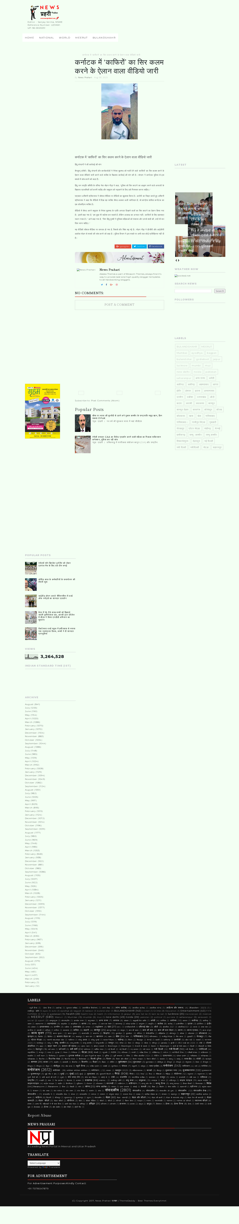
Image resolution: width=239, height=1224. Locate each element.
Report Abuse (40, 1115)
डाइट (42, 1046)
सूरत (89, 1097)
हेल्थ (168, 1103)
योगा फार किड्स (91, 1077)
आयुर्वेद (151, 1024)
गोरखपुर (180, 428)
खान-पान (89, 1036)
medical (207, 1014)
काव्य (180, 1030)
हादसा (132, 1104)
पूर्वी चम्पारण (118, 1056)
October (29, 740)
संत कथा (46, 1091)
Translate (54, 1167)
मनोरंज (205, 1066)
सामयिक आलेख (202, 1094)
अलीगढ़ (191, 384)
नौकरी (96, 1052)
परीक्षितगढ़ (156, 1052)
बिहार (95, 1062)
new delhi (183, 371)
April (28, 718)
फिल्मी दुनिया (96, 1059)
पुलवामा (62, 1056)
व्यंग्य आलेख (101, 1086)
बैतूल (48, 1066)
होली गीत (78, 1107)
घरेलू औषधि (82, 1040)
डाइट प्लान (52, 1046)
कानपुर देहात (183, 409)
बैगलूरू (205, 1062)
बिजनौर (85, 1062)
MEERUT (81, 37)
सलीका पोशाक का (151, 1094)
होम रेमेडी (67, 1107)
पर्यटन (165, 1052)
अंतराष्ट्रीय (65, 1020)
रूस (49, 1080)
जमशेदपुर (40, 1043)
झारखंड (164, 1043)
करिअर (47, 1030)
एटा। (119, 1027)
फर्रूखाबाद (31, 1059)
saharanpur (184, 378)
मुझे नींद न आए (51, 1074)
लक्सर (78, 1080)
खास (191, 415)
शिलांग (162, 1087)
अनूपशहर (91, 1020)
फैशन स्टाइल (138, 1059)
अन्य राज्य (200, 378)
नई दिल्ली (208, 441)
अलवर (185, 1020)
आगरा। (95, 1024)
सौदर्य (102, 1101)
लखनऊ (88, 1080)
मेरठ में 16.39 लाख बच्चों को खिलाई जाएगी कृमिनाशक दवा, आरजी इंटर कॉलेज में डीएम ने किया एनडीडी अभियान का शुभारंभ (56, 616)
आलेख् (170, 1024)
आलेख (160, 1023)
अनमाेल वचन (79, 1020)
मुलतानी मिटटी (105, 1074)
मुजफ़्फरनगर (206, 1070)
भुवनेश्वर (114, 1066)
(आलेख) (59, 1008)
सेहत (108, 1097)
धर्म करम (51, 1049)
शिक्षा (153, 1087)
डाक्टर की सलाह (69, 1046)
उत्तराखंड (201, 397)
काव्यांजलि (85, 1033)
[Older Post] (158, 393)
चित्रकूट (140, 1040)
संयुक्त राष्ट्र (114, 1094)
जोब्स (146, 1043)
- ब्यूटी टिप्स (33, 1008)
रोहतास (69, 1080)
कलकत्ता (200, 403)
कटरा (179, 403)
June (28, 711)
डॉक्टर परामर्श (99, 1046)
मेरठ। (132, 1074)
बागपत (34, 1061)
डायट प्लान (85, 1046)
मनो (196, 1066)
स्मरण (148, 1101)
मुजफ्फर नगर (171, 1070)
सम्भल (93, 1094)
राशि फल (192, 1077)
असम (30, 1024)
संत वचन (69, 1091)
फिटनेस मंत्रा (70, 1059)
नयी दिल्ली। (190, 1049)
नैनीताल (74, 1052)
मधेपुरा (143, 1066)
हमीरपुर (82, 1104)
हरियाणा (104, 1104)
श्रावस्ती (183, 1087)
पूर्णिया (107, 1056)
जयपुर (111, 1043)
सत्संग (91, 1091)
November (31, 736)
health (70, 1013)
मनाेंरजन (186, 1066)
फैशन (108, 1059)
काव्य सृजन (37, 1033)
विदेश (209, 1083)
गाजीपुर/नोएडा (198, 422)
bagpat (212, 352)
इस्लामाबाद (209, 390)
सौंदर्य (110, 1101)
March (29, 722)
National (46, 37)
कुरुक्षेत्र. (129, 1033)
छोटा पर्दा (188, 1040)
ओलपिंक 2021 (168, 1027)
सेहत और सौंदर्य (139, 1097)
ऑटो (212, 397)
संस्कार (164, 1094)
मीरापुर (159, 1070)
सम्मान (102, 1094)
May (27, 715)
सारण (30, 1097)
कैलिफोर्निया (150, 1033)
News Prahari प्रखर (106, 1200)
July (27, 707)
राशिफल (204, 1077)
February (30, 725)
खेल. (128, 1036)
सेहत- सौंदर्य (43, 1100)
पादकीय (30, 1056)
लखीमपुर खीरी (116, 1080)
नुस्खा (57, 1052)
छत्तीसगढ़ (181, 434)
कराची (189, 403)
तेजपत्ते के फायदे (141, 1046)
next (178, 260)
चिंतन (130, 1040)
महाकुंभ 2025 (121, 1070)
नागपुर (41, 1052)
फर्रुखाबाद (204, 1056)
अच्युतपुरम (53, 1020)
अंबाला (126, 1020)
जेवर (129, 1043)
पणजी (134, 1052)
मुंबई (72, 1073)
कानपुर (211, 403)
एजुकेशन (99, 1027)
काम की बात (148, 1030)
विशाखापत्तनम (53, 1087)
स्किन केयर (129, 1101)
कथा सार (204, 1027)
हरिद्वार (92, 1103)
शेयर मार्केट (172, 1087)
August (29, 704)
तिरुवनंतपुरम (113, 1046)
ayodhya (197, 352)
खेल (199, 415)
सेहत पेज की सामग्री (195, 1097)
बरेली (198, 1059)
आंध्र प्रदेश (130, 1024)
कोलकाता (203, 1033)
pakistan (211, 371)
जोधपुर (137, 1043)
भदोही (105, 1066)
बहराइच (208, 1059)
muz (208, 365)
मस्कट (108, 1070)
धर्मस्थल (87, 1049)
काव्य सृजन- (73, 1033)
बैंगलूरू (39, 1066)
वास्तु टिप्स (160, 1083)
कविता (76, 1030)
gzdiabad (202, 359)
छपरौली (177, 1039)
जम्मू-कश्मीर (87, 1043)
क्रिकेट (40, 1036)
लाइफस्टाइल (33, 1083)
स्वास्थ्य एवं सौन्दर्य (184, 1101)
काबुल (123, 1030)
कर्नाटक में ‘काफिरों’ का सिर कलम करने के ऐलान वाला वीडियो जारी (111, 54)
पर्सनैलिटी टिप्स (178, 1052)
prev (176, 260)
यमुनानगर (201, 1074)
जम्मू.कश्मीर (211, 434)
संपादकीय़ (137, 1090)
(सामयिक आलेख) (138, 1008)
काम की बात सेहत (166, 1030)
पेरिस (128, 1056)
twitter (140, 246)
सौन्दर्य (118, 1101)
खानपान (99, 1036)
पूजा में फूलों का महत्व (93, 1056)
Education (171, 1011)
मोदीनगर (178, 1074)
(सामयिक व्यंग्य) (155, 1008)
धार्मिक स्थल (99, 1049)
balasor (89, 1011)
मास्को (149, 1070)
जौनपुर (154, 1043)
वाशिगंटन (121, 1083)
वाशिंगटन (133, 1083)
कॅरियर (139, 1033)
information (113, 1014)
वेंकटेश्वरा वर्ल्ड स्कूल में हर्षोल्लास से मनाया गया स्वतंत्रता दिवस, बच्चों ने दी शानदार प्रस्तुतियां (56, 631)
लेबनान (89, 1083)
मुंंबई (81, 1074)
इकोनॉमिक (180, 1024)
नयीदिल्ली (194, 447)
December (31, 732)
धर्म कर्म (62, 1049)
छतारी (158, 1040)
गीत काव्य (179, 1036)
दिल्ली (192, 1046)
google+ (124, 246)
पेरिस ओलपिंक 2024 (142, 1056)
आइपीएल (74, 1024)
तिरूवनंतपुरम (183, 441)
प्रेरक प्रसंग (181, 1056)
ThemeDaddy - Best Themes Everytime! (143, 1200)
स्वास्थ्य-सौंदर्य (201, 1100)
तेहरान (153, 1046)
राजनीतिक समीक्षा (138, 1077)
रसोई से (104, 1077)
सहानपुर (174, 1094)
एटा (109, 1026)
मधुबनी (134, 1066)
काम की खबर (134, 1030)
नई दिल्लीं (123, 1049)
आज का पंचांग (106, 1024)
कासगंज (196, 409)
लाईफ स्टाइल (49, 1083)
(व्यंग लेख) (106, 1008)
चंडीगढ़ (207, 428)
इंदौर (179, 390)
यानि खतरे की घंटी (49, 1077)
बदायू (171, 1059)
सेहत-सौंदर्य (58, 1101)
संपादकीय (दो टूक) (167, 1091)
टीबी (200, 1043)
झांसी (172, 1043)
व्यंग (79, 1087)
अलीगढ (180, 384)
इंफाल (188, 390)
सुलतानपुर (68, 1097)
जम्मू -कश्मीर (195, 434)
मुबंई (62, 1074)
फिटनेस (42, 1059)
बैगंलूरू (30, 1066)
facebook (156, 246)
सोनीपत (70, 1100)
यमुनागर (191, 1074)
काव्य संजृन (207, 1030)
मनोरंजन (34, 1070)
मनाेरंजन (168, 1065)
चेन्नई (217, 428)
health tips (87, 1014)
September (31, 743)
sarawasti (203, 1017)
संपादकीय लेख (200, 1090)
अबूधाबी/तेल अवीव (140, 1020)
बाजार (45, 1062)
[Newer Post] (81, 393)
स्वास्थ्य (170, 1101)
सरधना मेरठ (127, 1094)
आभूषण (142, 1024)
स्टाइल (140, 1101)
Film (43, 1014)
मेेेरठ (150, 1074)
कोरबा (219, 409)
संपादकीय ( (33, 1094)
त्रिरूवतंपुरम (164, 1046)
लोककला (99, 1083)
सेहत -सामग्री (122, 1097)
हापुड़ (149, 1103)
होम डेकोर (56, 1107)
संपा (99, 1091)
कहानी (86, 1030)
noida (197, 371)
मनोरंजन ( (96, 1070)
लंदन (163, 1080)
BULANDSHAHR (187, 346)
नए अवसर (134, 1049)
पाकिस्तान (204, 1052)
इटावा (197, 390)
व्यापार (113, 1087)
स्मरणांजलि (159, 1101)
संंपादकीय (150, 1090)
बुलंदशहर (122, 1061)
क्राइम (31, 1036)
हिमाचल (159, 1104)
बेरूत (197, 1062)
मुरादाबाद (91, 1074)
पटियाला (125, 1052)
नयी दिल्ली (181, 447)
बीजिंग (112, 1062)
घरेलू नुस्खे (95, 1040)
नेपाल (65, 1052)
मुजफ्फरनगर (189, 1070)
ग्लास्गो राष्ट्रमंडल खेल (55, 1040)
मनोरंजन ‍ (57, 1070)
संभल (73, 1094)
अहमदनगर (39, 1024)
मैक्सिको (159, 1074)
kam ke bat (158, 1014)
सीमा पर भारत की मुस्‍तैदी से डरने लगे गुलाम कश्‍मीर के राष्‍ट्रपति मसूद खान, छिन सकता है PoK (127, 416)
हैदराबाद (37, 1107)
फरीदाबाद (194, 1056)
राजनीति (123, 1077)
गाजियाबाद (210, 415)
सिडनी (48, 1097)
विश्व (64, 1087)
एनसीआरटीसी (130, 1027)
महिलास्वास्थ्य (138, 1070)
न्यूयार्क (104, 1052)
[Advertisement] (50, 105)
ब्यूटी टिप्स (80, 1066)
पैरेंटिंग (156, 1056)
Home (29, 37)
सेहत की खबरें (157, 1097)
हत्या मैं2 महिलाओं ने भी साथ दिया (48, 1104)
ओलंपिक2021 (183, 1027)
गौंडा (209, 1036)
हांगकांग (113, 1104)
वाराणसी (110, 1083)
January (30, 729)
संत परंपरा (58, 1091)
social (31, 1020)
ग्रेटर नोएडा (194, 428)
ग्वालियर (71, 1040)
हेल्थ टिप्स (178, 1103)
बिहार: (104, 1062)
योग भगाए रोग (74, 1077)
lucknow (182, 365)
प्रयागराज (167, 1055)
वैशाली (72, 1087)
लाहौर (60, 1083)
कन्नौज (30, 1030)
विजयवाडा (199, 1083)
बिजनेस (75, 1062)
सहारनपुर (217, 447)
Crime (157, 1011)
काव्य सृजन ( (58, 1033)
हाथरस (123, 1103)
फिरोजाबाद (82, 1059)
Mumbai (182, 352)
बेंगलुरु (169, 1062)
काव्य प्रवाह (192, 1030)
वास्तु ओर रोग (147, 1083)
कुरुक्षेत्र (119, 1033)
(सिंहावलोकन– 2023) (197, 1008)
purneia (171, 1017)
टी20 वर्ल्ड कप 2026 (186, 1043)
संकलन (35, 1091)
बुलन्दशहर (149, 1062)
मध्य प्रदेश (154, 1066)
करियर (56, 1030)
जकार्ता (198, 1040)
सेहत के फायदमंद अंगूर (175, 1097)
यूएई (62, 1077)
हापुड (141, 1104)
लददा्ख (154, 1080)
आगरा (216, 384)
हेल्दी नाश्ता (199, 1104)
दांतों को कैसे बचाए (179, 1046)
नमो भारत (146, 1049)
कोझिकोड (162, 1033)
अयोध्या (173, 1020)
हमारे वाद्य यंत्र (70, 1104)
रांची (113, 1077)
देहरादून (196, 441)
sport (41, 1020)
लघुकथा (142, 1080)
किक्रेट (106, 1033)
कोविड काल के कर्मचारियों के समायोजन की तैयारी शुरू (56, 580)
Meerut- (59, 1017)
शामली (144, 1086)
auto (54, 1011)
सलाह (138, 1094)
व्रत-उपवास (124, 1087)
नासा (49, 1052)
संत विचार (81, 1091)
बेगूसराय (189, 1062)
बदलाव (162, 1059)
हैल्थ (46, 1107)
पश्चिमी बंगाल (192, 1052)
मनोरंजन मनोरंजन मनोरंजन (77, 1070)
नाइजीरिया (31, 1052)
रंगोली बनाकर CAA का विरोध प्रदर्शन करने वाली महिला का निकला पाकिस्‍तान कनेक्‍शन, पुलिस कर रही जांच (126, 438)
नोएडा (206, 447)
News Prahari (85, 77)
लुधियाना (80, 1083)
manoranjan (191, 1014)
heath (100, 1014)
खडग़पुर (79, 1036)
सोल (80, 1101)
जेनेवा (122, 1043)
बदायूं (179, 1059)
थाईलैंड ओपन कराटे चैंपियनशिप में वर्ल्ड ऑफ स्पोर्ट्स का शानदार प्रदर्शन (55, 597)
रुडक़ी (41, 1080)
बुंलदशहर (137, 1062)
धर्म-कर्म (74, 1049)
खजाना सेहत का (64, 1036)
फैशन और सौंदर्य (122, 1059)
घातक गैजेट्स (108, 1040)
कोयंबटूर (208, 409)
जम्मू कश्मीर (74, 1043)
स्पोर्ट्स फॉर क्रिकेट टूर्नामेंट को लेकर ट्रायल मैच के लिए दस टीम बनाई (54, 564)
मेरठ (117, 1073)
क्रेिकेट (50, 1036)
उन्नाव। (89, 1027)
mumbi (196, 365)
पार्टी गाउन (41, 1056)
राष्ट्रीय (31, 1080)
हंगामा (30, 1104)
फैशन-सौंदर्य (151, 1059)
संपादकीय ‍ (183, 1090)
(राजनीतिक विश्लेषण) (90, 1008)
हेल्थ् (190, 1104)
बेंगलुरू (178, 1062)
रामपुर (162, 1077)
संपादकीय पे (47, 1094)
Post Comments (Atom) (105, 400)
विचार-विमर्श (187, 1083)
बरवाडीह (188, 1059)
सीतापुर (57, 1097)
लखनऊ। (103, 1080)
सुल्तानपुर (79, 1097)
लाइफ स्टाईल (203, 1080)
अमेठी (211, 378)
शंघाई (135, 1087)
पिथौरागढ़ (52, 1056)
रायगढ (172, 1077)
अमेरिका (163, 1020)
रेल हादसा (59, 1080)
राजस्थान (152, 1077)
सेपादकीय (98, 1097)
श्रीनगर (193, 1086)
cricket (146, 1011)
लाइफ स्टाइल (186, 1080)
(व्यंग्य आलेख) (121, 1007)
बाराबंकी (65, 1062)
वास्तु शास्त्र (174, 1083)
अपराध (116, 1020)
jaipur (216, 359)
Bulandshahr (104, 37)
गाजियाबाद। (182, 422)
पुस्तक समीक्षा (74, 1055)
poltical (158, 1017)
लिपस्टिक (69, 1083)
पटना (113, 1052)
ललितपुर (172, 1080)
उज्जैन (180, 397)
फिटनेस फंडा (54, 1059)
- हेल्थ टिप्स (47, 1008)
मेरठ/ (143, 1074)
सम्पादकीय (83, 1094)
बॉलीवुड (57, 1066)
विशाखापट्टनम (38, 1087)
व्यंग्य (87, 1086)
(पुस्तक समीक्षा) (72, 1008)
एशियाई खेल (144, 1027)
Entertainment (190, 1010)
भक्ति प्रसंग (94, 1066)
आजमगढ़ (118, 1024)
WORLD (64, 37)
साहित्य (39, 1097)
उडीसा (190, 397)
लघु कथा (130, 1080)
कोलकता (181, 415)
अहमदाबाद (204, 384)
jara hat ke (142, 1014)
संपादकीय (112, 1090)
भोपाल (124, 1066)
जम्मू (49, 1043)
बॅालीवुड (160, 1062)
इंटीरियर (200, 1024)
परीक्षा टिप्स (144, 1052)
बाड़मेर (56, 1062)
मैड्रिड (168, 1074)
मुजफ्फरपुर (35, 1074)
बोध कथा (69, 1066)
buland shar (184, 359)
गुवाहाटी (212, 422)
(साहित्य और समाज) (175, 1007)
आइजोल (64, 1024)
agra (45, 1011)
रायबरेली (182, 1077)
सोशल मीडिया (91, 1101)
